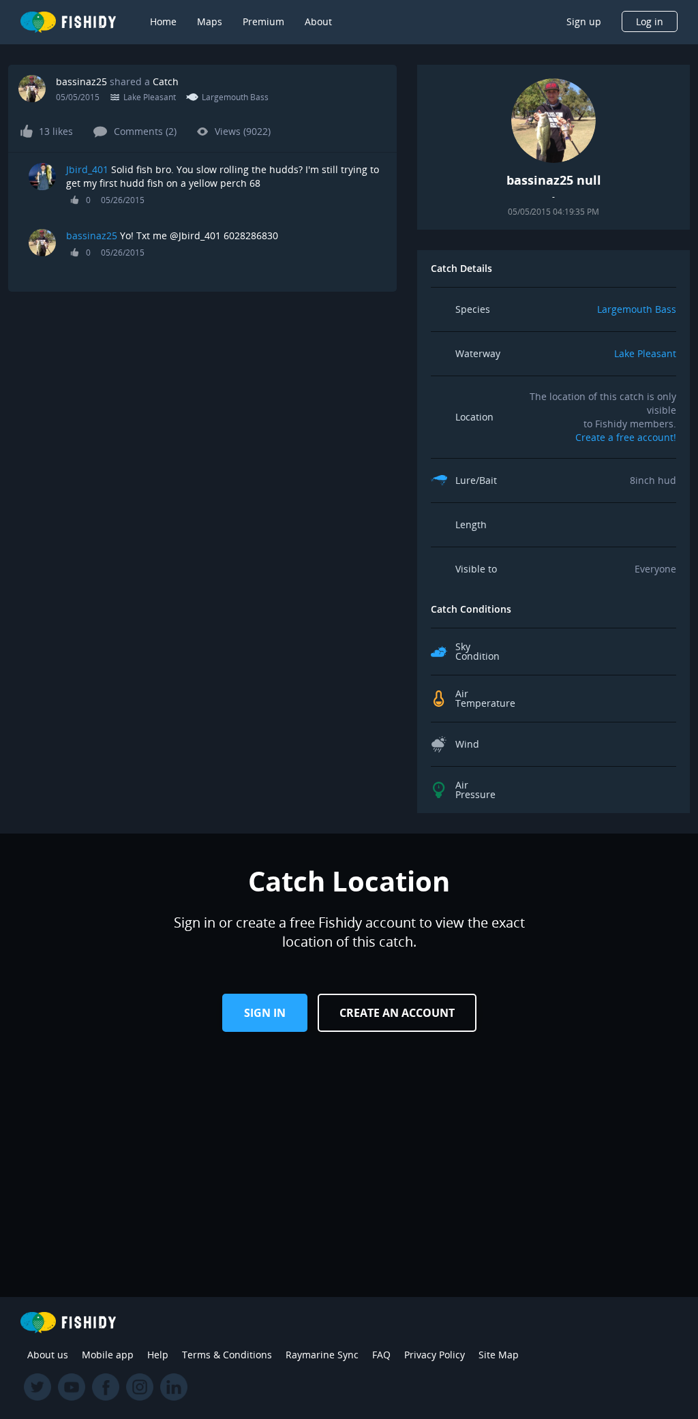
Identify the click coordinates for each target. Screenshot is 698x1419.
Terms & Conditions (227, 1354)
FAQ (381, 1354)
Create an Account (397, 1012)
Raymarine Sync (322, 1354)
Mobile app (108, 1354)
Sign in (265, 1012)
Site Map (499, 1354)
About (318, 21)
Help (157, 1354)
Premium (263, 21)
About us (47, 1354)
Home (163, 21)
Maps (209, 21)
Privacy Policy (434, 1354)
